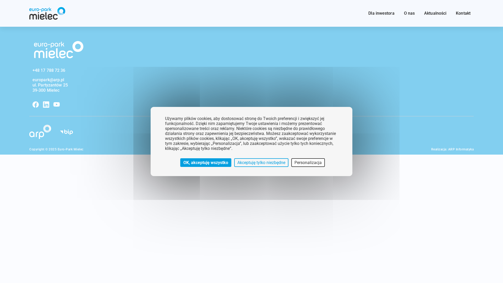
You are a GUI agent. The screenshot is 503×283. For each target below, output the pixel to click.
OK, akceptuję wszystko (205, 162)
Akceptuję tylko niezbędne (261, 162)
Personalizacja (308, 162)
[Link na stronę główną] (47, 13)
